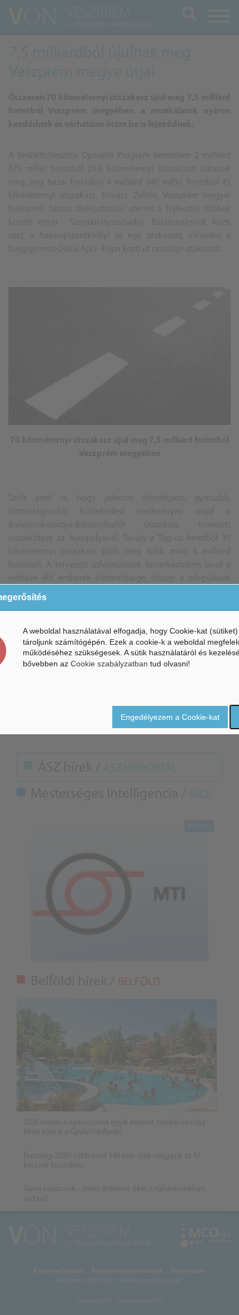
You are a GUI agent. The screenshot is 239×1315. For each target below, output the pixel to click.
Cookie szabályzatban (109, 663)
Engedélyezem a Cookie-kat (170, 717)
